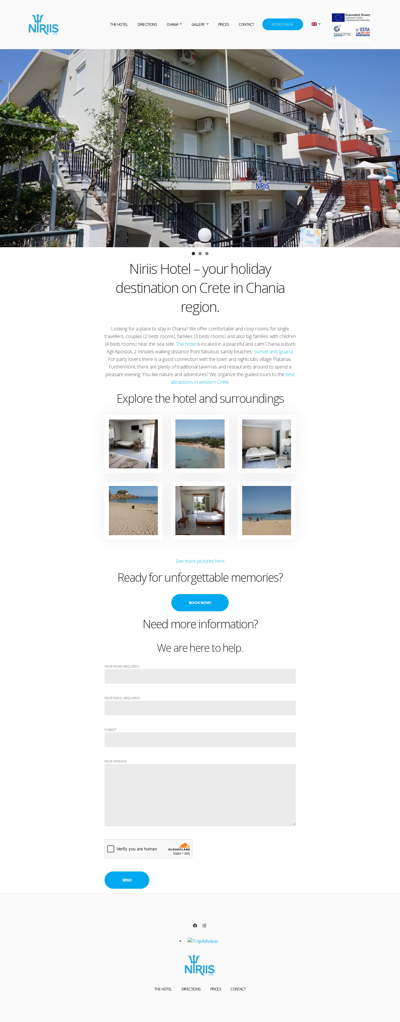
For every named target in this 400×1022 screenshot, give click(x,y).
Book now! (200, 602)
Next (392, 146)
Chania (172, 24)
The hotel (186, 344)
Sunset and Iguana (273, 351)
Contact (246, 24)
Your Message (116, 761)
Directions (147, 24)
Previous (7, 146)
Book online (282, 24)
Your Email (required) (122, 698)
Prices (223, 24)
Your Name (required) (122, 666)
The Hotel (119, 24)
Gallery (198, 24)
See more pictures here (200, 561)
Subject (110, 729)
